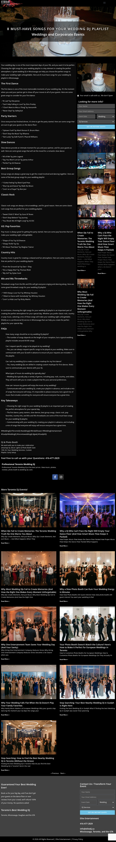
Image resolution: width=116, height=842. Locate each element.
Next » (62, 773)
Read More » (81, 270)
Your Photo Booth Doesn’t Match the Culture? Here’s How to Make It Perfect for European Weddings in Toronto (85, 647)
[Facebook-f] (55, 477)
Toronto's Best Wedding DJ (15, 810)
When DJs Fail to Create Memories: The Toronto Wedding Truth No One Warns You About (85, 239)
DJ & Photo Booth (9, 442)
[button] (104, 3)
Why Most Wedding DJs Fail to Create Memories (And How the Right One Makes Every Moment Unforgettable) (85, 301)
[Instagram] (61, 477)
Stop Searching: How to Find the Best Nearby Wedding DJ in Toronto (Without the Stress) (27, 759)
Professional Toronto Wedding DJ (18, 464)
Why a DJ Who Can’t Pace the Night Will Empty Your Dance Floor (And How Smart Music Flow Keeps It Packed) (106, 241)
